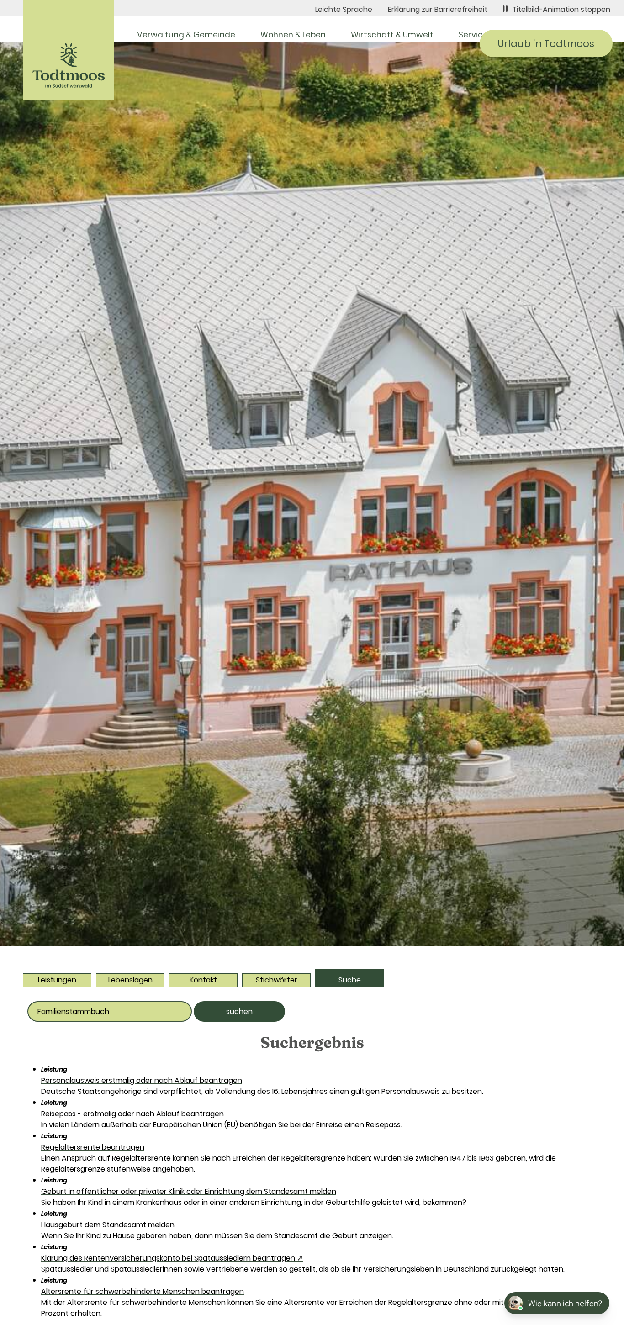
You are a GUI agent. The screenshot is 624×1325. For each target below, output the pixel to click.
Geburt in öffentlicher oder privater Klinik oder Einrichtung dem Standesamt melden (188, 1191)
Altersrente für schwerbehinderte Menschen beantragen (142, 1291)
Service (473, 34)
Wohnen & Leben (293, 34)
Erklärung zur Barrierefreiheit (437, 9)
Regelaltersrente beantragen (92, 1147)
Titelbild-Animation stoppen (561, 9)
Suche (349, 980)
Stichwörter (276, 980)
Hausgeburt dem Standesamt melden (108, 1224)
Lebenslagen (130, 980)
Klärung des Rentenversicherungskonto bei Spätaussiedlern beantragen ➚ (172, 1258)
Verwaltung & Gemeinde (186, 34)
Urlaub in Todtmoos (546, 43)
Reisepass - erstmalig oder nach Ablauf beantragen (132, 1114)
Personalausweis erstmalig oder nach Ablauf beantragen (141, 1080)
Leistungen (57, 980)
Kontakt (203, 980)
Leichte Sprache (343, 9)
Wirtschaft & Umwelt (392, 34)
